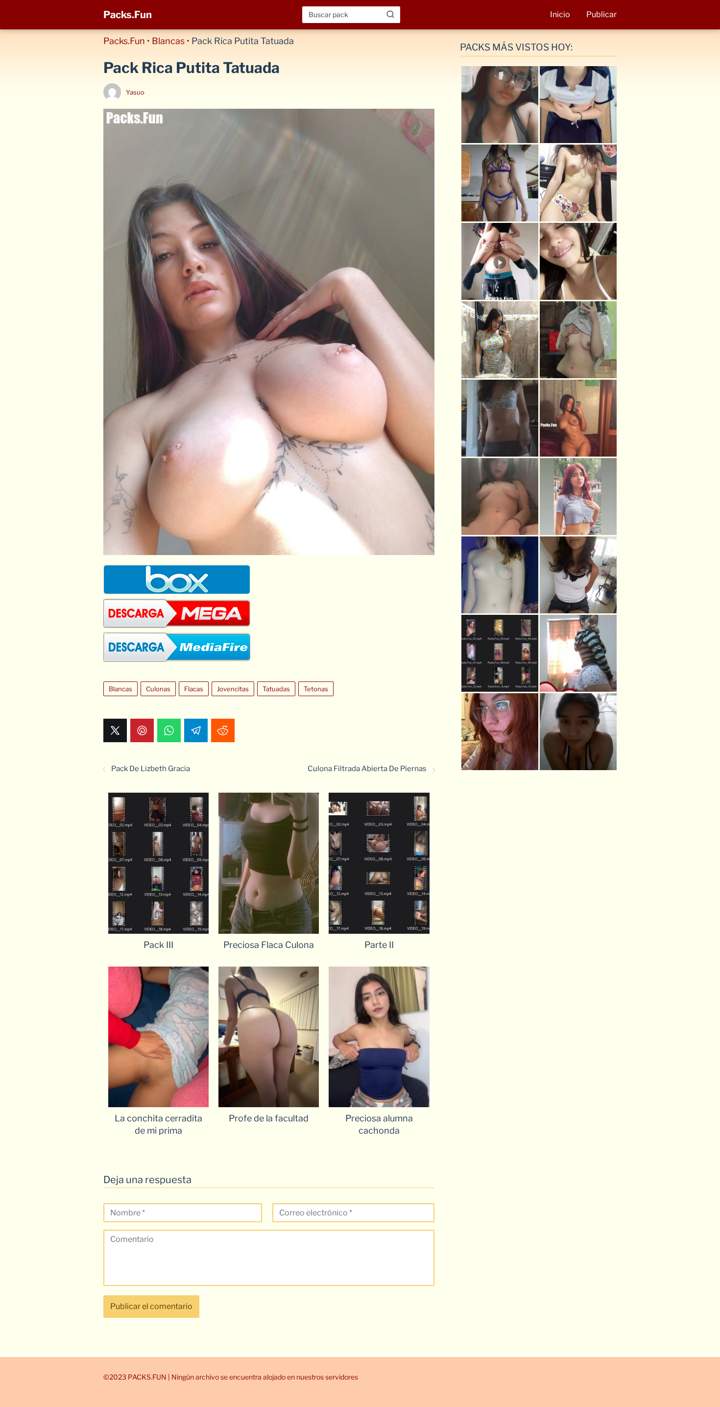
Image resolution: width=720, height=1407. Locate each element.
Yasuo (135, 92)
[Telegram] (196, 730)
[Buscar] (390, 14)
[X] (115, 730)
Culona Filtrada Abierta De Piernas (367, 768)
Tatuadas (276, 689)
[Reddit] (223, 730)
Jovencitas (233, 689)
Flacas (193, 689)
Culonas (158, 689)
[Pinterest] (142, 730)
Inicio (560, 14)
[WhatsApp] (169, 730)
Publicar (601, 14)
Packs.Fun (127, 15)
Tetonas (316, 689)
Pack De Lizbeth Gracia (150, 768)
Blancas (168, 41)
